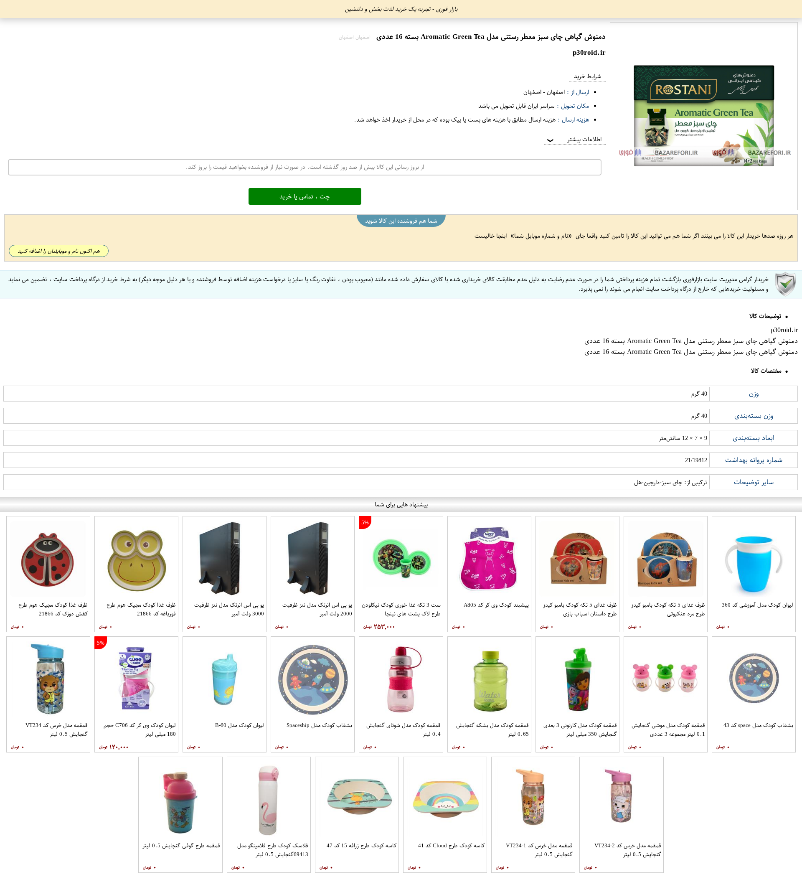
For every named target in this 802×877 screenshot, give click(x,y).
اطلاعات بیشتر (573, 139)
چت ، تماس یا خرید (304, 196)
